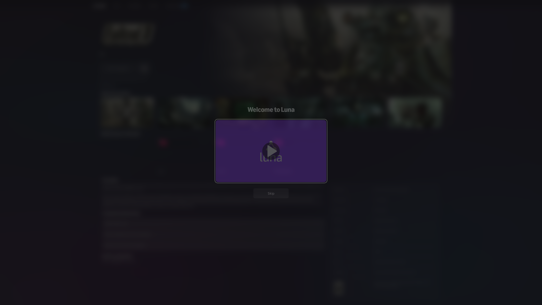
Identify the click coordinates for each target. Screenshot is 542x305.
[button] (271, 151)
